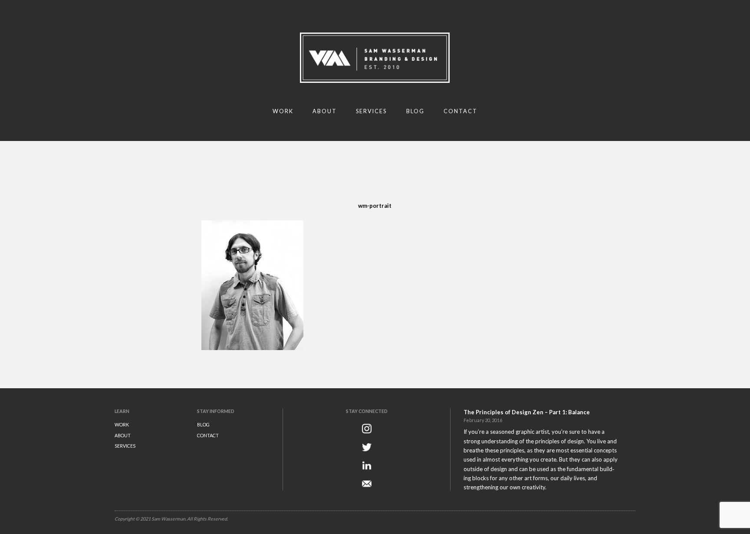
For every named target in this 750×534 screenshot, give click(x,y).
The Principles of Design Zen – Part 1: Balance (527, 412)
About (324, 111)
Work (283, 111)
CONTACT (208, 435)
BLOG (203, 424)
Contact (460, 111)
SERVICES (125, 446)
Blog (415, 111)
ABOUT (123, 435)
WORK (122, 424)
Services (371, 111)
